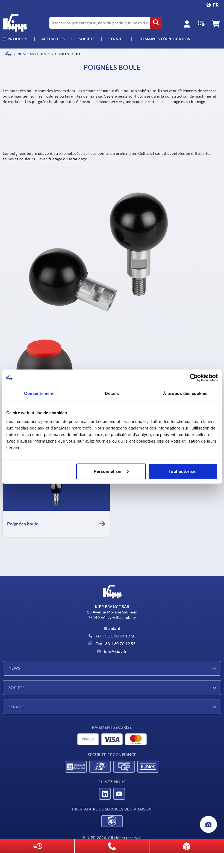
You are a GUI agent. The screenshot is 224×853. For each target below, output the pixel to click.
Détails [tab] (112, 393)
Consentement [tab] (39, 393)
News (14, 668)
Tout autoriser (183, 471)
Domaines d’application (164, 39)
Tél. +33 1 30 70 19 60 (115, 636)
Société (87, 39)
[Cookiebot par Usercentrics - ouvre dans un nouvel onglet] (194, 378)
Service (16, 707)
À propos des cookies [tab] (185, 393)
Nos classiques (31, 54)
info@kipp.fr (115, 651)
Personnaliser (108, 471)
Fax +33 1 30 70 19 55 (115, 644)
